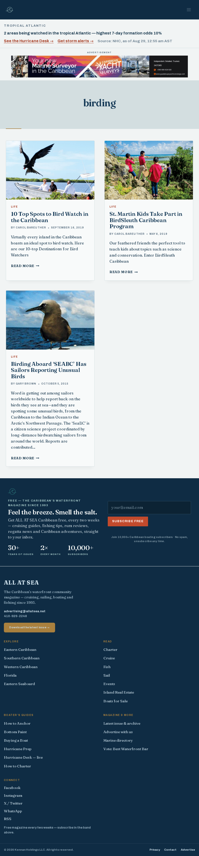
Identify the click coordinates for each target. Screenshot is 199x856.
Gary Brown (26, 383)
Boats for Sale (115, 701)
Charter (110, 649)
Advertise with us (118, 732)
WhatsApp (13, 811)
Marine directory (118, 740)
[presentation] (50, 170)
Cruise (109, 658)
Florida (10, 675)
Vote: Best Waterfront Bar (125, 749)
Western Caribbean (21, 666)
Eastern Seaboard (19, 683)
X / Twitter (13, 803)
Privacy (154, 849)
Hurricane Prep (18, 749)
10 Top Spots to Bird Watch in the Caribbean (49, 216)
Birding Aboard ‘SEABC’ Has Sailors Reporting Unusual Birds (48, 370)
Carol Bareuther (31, 227)
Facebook (12, 787)
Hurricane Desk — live (23, 757)
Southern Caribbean (22, 658)
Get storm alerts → (76, 41)
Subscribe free (128, 521)
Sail (106, 675)
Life (14, 206)
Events (109, 683)
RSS (7, 818)
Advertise (188, 849)
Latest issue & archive (121, 723)
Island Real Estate (118, 692)
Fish (107, 666)
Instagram (13, 795)
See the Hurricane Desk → (29, 41)
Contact (170, 849)
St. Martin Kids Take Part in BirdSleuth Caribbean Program (145, 220)
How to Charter (17, 766)
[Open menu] (188, 9)
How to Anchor (17, 723)
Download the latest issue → (29, 627)
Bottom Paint (15, 732)
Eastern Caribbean (20, 649)
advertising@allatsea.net (24, 611)
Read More (25, 266)
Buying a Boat (16, 740)
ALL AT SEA (21, 582)
